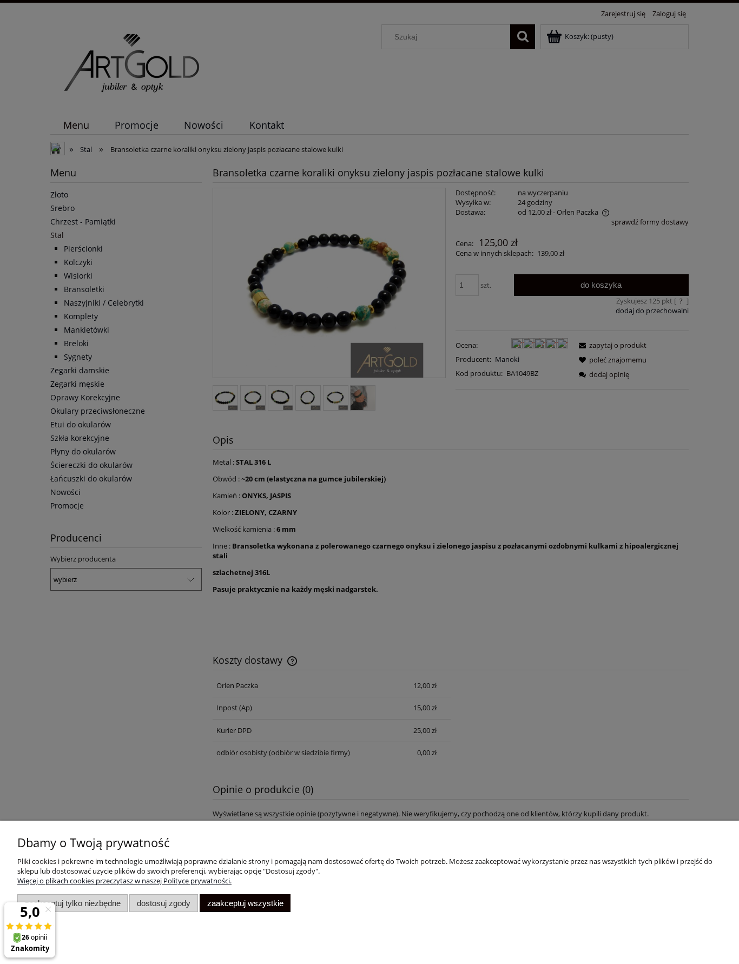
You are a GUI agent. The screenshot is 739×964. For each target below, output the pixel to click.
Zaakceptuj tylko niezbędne (73, 903)
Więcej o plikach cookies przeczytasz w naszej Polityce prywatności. (124, 881)
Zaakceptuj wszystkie (245, 903)
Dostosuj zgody (163, 903)
